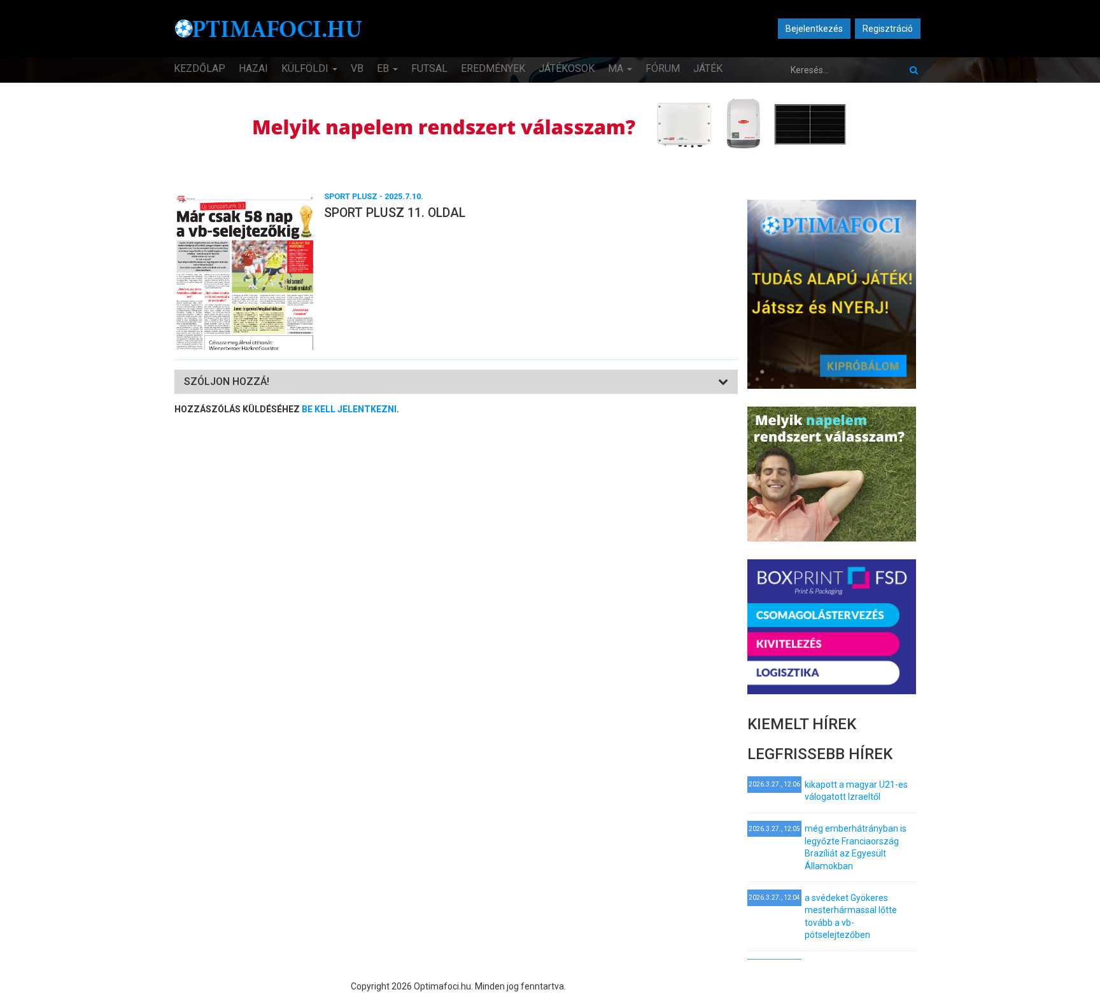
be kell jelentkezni (349, 409)
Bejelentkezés (814, 29)
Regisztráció (888, 29)
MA (617, 68)
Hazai (253, 68)
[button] (226, 381)
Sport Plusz (350, 196)
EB (384, 68)
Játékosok (567, 68)
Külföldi (306, 68)
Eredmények (493, 68)
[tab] (456, 382)
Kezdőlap (199, 68)
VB (357, 68)
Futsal (429, 68)
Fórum (662, 68)
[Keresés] (914, 70)
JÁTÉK (708, 68)
